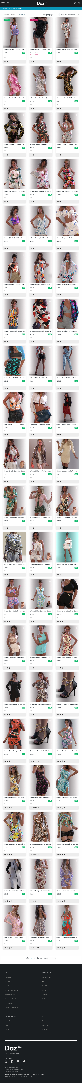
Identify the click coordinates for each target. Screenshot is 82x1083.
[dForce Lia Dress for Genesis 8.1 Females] (14, 827)
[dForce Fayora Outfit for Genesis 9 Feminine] (14, 267)
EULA (42, 1074)
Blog (43, 981)
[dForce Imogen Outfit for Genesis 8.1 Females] (40, 874)
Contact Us (8, 977)
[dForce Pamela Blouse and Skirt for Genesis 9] (40, 687)
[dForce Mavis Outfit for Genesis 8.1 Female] (67, 827)
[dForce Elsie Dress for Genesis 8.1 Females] (67, 734)
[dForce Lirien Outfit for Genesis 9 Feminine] (14, 501)
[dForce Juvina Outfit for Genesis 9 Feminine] (67, 81)
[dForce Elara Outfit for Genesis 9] (67, 640)
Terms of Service (24, 1074)
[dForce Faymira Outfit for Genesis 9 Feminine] (14, 128)
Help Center (9, 986)
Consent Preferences (11, 1007)
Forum (7, 1029)
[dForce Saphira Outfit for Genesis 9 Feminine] (67, 314)
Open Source (9, 1003)
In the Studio (9, 1021)
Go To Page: (43, 958)
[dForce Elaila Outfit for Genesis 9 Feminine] (40, 454)
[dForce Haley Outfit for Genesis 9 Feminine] (67, 32)
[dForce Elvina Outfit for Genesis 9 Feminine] (40, 594)
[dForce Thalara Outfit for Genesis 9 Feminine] (40, 128)
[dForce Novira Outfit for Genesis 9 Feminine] (40, 174)
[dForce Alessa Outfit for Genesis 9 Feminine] (67, 407)
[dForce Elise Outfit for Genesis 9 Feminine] (40, 361)
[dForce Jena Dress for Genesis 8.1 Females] (67, 780)
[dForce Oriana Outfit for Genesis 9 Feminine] (40, 314)
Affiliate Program (10, 994)
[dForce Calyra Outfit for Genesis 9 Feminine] (67, 221)
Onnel (20, 8)
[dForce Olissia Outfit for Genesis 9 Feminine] (14, 221)
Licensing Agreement (11, 1074)
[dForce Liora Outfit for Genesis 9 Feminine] (40, 81)
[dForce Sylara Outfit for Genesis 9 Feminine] (40, 32)
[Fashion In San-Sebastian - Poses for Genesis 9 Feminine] (67, 547)
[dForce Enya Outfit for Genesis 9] (14, 594)
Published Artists (47, 1029)
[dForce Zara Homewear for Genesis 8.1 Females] (67, 920)
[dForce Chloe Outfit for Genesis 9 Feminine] (67, 361)
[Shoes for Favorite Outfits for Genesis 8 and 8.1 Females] (40, 734)
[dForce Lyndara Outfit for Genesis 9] (67, 454)
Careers (44, 994)
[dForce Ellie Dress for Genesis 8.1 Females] (40, 780)
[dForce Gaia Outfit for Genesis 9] (14, 640)
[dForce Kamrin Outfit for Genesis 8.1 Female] (14, 874)
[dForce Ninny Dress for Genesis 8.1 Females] (14, 780)
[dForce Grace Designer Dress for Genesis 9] (14, 734)
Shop (43, 1021)
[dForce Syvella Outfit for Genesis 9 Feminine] (40, 267)
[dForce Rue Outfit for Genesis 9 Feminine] (14, 407)
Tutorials (7, 981)
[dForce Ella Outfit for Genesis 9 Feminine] (67, 501)
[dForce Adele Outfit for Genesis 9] (14, 687)
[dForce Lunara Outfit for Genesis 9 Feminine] (67, 128)
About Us (45, 986)
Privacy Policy (35, 1074)
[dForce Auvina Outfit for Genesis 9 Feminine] (67, 174)
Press (44, 990)
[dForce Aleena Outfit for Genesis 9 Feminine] (40, 547)
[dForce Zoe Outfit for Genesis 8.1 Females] (14, 920)
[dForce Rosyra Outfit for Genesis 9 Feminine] (14, 32)
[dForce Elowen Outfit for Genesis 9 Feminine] (40, 501)
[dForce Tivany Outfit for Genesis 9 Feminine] (40, 221)
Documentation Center (12, 999)
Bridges (44, 999)
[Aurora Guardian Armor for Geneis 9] (14, 547)
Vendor (12, 8)
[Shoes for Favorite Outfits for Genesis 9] (67, 687)
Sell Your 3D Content (11, 990)
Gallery (7, 1025)
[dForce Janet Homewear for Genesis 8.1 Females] (67, 874)
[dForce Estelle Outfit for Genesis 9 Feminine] (14, 454)
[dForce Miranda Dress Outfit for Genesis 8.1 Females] (40, 920)
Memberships (46, 977)
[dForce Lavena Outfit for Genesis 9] (67, 594)
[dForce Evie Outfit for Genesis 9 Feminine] (14, 81)
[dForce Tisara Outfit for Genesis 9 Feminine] (14, 314)
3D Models (4, 8)
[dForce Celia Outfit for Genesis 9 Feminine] (14, 361)
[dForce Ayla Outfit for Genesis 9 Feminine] (40, 407)
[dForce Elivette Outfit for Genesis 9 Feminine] (67, 267)
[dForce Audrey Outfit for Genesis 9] (40, 640)
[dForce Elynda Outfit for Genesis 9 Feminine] (14, 174)
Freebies (45, 1025)
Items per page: (48, 14)
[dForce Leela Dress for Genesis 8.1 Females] (40, 827)
